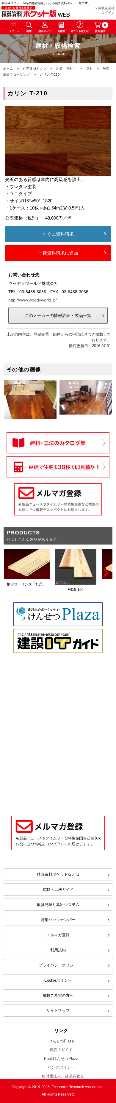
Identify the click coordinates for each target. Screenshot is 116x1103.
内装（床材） (66, 68)
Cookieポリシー (58, 980)
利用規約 (58, 950)
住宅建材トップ (34, 68)
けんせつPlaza (61, 1041)
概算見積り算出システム (58, 904)
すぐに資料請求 (58, 234)
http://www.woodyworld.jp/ (32, 300)
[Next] (105, 572)
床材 (89, 68)
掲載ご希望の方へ (58, 995)
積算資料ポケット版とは (58, 874)
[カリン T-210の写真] (58, 172)
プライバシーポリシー (58, 965)
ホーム (8, 68)
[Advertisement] (58, 743)
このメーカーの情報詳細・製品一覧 (58, 315)
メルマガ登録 (58, 935)
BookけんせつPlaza (61, 1058)
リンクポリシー (61, 1067)
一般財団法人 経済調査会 (61, 1076)
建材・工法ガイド (58, 889)
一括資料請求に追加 (58, 252)
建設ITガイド (61, 1050)
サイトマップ (58, 1010)
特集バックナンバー (58, 920)
